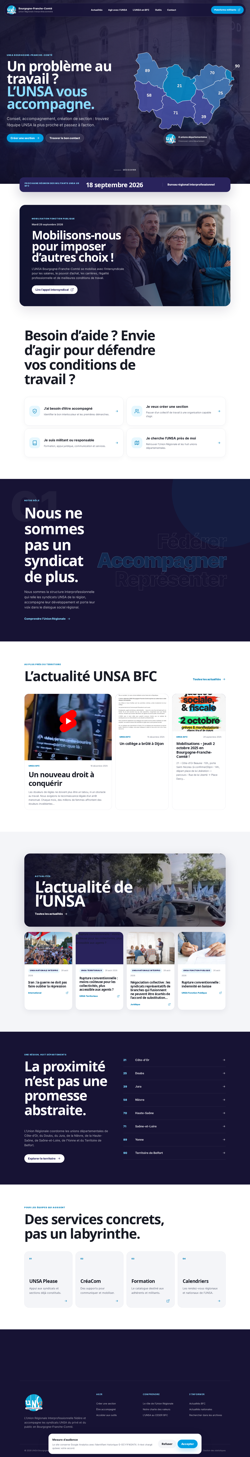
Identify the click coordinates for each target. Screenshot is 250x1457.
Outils (158, 10)
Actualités (96, 10)
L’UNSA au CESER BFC (155, 1415)
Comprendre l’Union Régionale (45, 618)
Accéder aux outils (106, 1415)
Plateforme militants (225, 10)
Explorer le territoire (42, 1158)
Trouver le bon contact (64, 138)
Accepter (187, 1444)
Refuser (167, 1444)
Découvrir (128, 170)
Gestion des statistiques (214, 1450)
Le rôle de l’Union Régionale (158, 1403)
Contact (171, 10)
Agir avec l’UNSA (117, 10)
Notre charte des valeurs (156, 1409)
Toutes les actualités (207, 679)
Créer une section (23, 138)
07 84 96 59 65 (211, 1361)
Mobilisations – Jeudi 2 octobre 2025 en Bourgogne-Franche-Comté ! (195, 750)
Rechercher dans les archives (205, 1415)
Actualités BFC (197, 1403)
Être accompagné (106, 1409)
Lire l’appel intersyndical (52, 289)
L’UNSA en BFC (141, 10)
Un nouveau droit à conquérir (61, 778)
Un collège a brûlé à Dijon (142, 743)
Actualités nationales (200, 1409)
